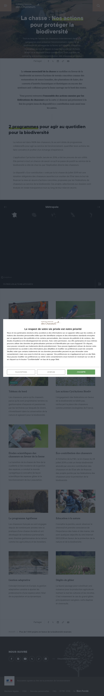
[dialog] (52, 348)
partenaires (21, 333)
